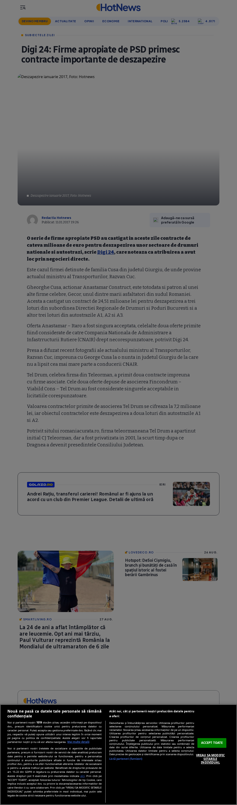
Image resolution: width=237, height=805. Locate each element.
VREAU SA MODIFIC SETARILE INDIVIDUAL (210, 758)
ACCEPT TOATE (212, 743)
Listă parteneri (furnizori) (125, 759)
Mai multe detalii (78, 742)
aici (82, 776)
